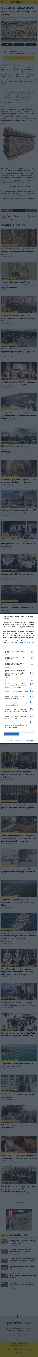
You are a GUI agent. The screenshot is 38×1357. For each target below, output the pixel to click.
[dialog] (19, 678)
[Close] (34, 617)
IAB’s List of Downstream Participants (21, 642)
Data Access (19, 740)
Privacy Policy (29, 740)
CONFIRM (11, 734)
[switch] (31, 652)
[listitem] (19, 648)
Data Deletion (9, 740)
